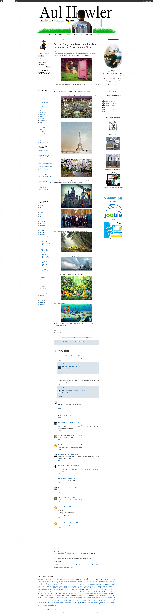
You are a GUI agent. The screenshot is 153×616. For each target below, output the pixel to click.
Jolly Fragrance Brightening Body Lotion (61, 587)
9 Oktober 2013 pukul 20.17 (80, 390)
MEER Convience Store (50, 589)
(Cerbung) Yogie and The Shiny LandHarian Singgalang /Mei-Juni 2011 (45, 169)
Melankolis (42, 114)
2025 (41, 207)
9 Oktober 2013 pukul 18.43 (72, 378)
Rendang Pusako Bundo (74, 597)
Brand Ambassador (102, 581)
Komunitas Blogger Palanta (101, 587)
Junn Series (72, 587)
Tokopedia (40, 604)
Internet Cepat (41, 587)
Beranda (78, 564)
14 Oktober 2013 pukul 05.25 (67, 497)
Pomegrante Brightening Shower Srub (99, 593)
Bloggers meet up (87, 581)
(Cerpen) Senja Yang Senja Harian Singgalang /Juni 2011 (45, 162)
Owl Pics (42, 118)
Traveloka (55, 604)
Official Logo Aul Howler (43, 591)
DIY (41, 108)
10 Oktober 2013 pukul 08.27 (73, 422)
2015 (41, 230)
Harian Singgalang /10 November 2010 (43, 190)
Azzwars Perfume (111, 579)
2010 (41, 300)
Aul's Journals (61, 344)
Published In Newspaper (43, 126)
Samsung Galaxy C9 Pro (45, 600)
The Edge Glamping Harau (69, 602)
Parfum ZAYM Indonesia (88, 591)
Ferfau (64, 366)
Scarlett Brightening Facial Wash (60, 600)
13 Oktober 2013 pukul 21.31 (70, 487)
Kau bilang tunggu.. (44, 253)
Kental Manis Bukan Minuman (88, 587)
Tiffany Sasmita (62, 435)
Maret (43, 288)
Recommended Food (74, 595)
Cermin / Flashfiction (45, 102)
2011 (41, 298)
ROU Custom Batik (52, 595)
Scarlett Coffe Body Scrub (85, 600)
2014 (41, 232)
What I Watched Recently (44, 139)
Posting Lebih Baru (59, 564)
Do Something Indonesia (70, 584)
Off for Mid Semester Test (45, 250)
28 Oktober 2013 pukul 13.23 (70, 522)
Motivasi (73, 589)
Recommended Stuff (44, 597)
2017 (41, 225)
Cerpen (41, 104)
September (44, 275)
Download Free (79, 584)
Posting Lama (95, 564)
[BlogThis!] (79, 342)
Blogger (97, 612)
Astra (71, 579)
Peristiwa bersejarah (99, 591)
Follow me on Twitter (109, 109)
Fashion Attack (102, 584)
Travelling (50, 604)
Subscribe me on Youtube (110, 101)
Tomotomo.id (44, 604)
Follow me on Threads (109, 105)
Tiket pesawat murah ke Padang (100, 602)
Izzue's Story (43, 112)
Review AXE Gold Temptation (101, 597)
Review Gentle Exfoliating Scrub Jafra (67, 599)
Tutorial (42, 135)
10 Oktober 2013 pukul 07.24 (72, 413)
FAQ (98, 34)
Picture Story (74, 593)
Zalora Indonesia (44, 142)
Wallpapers (88, 604)
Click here (108, 151)
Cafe (55, 583)
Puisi (41, 129)
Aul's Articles (76, 579)
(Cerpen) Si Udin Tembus (44, 187)
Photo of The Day (52, 593)
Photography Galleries (43, 123)
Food (41, 110)
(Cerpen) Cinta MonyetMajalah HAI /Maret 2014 (44, 151)
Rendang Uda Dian (83, 597)
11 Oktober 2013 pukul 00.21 (71, 465)
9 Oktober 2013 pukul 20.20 (76, 402)
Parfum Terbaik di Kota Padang (77, 591)
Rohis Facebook (62, 445)
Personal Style (43, 120)
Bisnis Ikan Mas (71, 581)
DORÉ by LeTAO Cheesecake (106, 583)
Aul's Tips (100, 579)
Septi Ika (60, 454)
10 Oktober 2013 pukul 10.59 (74, 435)
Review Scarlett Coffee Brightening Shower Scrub (99, 599)
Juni (42, 281)
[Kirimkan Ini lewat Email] (77, 342)
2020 (41, 219)
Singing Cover (41, 602)
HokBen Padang (102, 586)
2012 (41, 295)
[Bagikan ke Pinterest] (83, 342)
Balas (59, 360)
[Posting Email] (75, 341)
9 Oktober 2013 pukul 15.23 (73, 366)
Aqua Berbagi (58, 579)
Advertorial (42, 95)
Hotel (107, 586)
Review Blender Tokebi (55, 599)
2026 (41, 205)
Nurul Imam (61, 413)
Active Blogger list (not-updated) (86, 34)
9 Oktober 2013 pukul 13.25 (72, 355)
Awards (75, 34)
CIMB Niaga (44, 583)
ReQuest (62, 595)
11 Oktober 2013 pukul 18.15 (68, 478)
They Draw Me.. (90, 602)
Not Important (98, 589)
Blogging (42, 98)
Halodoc (93, 586)
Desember (44, 236)
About (55, 34)
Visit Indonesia (43, 137)
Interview (45, 587)
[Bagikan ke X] (80, 342)
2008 (41, 304)
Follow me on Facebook (110, 111)
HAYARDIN (61, 378)
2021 (41, 216)
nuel (59, 478)
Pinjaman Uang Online (82, 593)
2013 (41, 234)
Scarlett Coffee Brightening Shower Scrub (98, 600)
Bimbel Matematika (42, 581)
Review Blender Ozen (46, 599)
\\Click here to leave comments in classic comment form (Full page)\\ (76, 337)
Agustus (43, 277)
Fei (59, 497)
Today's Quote (43, 133)
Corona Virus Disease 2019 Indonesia (87, 583)
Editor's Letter (85, 584)
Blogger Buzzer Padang (78, 581)
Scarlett (52, 600)
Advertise (61, 34)
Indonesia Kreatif (111, 586)
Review (93, 597)
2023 (41, 212)
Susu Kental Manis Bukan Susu (57, 602)
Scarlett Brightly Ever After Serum (73, 600)
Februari (43, 290)
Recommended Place (86, 595)
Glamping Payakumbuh (60, 586)
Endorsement (91, 584)
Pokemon (89, 593)
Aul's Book (82, 579)
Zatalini (60, 487)
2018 (41, 223)
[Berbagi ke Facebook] (82, 342)
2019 (41, 221)
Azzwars (105, 579)
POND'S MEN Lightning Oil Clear (63, 591)
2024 (41, 210)
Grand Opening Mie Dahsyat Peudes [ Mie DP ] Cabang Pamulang (78, 586)
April (42, 286)
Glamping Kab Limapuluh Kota (49, 586)
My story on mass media (87, 589)
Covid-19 (97, 583)
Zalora (45, 605)
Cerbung (42, 100)
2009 (41, 302)
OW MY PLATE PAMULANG (108, 589)
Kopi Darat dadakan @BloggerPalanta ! (45, 270)
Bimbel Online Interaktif (50, 581)
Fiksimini (109, 584)
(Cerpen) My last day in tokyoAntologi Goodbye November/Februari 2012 (45, 156)
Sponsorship (68, 34)
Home (50, 34)
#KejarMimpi (40, 579)
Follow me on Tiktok (109, 107)
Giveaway (40, 586)
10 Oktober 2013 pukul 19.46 (70, 454)
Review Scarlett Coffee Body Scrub (82, 599)
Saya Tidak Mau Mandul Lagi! (45, 257)
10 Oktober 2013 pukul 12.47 (74, 445)
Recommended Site (109, 595)
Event (96, 584)
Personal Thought (42, 593)
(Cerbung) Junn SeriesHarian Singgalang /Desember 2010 (45, 182)
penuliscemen (61, 355)
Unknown (60, 506)
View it (74, 604)
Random (58, 595)
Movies (41, 116)
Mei (42, 284)
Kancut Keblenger (78, 587)
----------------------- (41, 34)
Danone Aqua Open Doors (53, 584)
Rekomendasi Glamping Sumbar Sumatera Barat (59, 597)
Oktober (43, 241)
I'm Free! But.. (44, 247)
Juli (42, 279)
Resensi (42, 131)
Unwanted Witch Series (67, 604)
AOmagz (46, 579)
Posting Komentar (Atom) (66, 567)
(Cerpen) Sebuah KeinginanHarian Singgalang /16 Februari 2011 (45, 176)
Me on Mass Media (60, 589)
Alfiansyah (61, 465)
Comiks (42, 106)
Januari (43, 293)
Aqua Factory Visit (65, 579)
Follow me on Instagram (110, 103)
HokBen (97, 586)
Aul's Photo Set (91, 579)
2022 (41, 214)
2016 (41, 228)
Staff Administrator (67, 390)
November (44, 239)
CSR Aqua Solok (50, 583)
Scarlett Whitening (111, 600)
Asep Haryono (62, 422)
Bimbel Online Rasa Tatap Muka (61, 581)
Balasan (62, 363)
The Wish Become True (80, 602)
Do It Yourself (62, 584)
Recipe (66, 595)
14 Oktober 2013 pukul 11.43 (70, 506)
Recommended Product (98, 595)
